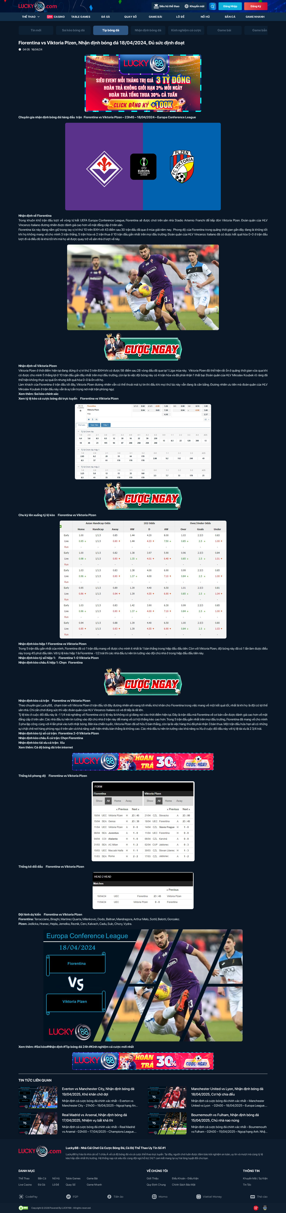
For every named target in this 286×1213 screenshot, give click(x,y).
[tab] (36, 30)
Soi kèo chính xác (46, 394)
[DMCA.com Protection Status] (23, 1207)
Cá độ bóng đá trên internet (53, 747)
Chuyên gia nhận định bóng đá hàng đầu (46, 117)
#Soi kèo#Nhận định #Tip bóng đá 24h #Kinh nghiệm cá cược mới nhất (84, 1047)
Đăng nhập (230, 6)
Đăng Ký (256, 6)
